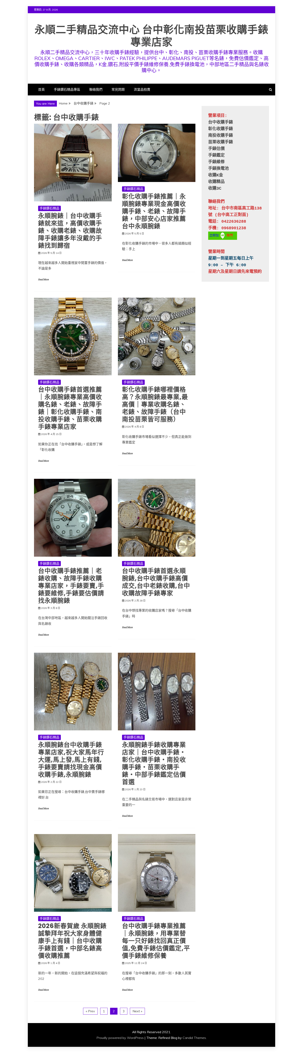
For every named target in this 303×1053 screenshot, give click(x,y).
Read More (43, 279)
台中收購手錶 (220, 122)
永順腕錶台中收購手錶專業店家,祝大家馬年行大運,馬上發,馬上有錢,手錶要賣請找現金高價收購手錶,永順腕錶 (71, 759)
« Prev (90, 1011)
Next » (137, 1011)
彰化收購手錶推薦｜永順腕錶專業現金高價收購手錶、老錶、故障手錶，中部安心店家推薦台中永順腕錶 (154, 211)
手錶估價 (216, 148)
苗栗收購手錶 (220, 142)
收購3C (214, 188)
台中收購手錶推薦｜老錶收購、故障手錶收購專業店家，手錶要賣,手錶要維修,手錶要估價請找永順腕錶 (71, 585)
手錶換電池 (218, 168)
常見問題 (118, 89)
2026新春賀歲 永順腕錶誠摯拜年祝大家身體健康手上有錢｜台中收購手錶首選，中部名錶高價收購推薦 (72, 940)
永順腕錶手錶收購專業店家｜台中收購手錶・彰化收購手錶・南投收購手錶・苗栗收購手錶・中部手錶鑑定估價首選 (154, 763)
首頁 (41, 89)
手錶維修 (216, 162)
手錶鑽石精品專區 (67, 89)
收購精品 (216, 181)
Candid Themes (194, 1038)
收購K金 (215, 175)
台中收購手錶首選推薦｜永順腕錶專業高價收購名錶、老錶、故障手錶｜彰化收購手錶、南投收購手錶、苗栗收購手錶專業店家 (70, 408)
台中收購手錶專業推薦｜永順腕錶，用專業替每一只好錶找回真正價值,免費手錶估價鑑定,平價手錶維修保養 (156, 940)
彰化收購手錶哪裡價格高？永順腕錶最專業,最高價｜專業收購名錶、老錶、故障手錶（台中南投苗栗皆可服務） (155, 404)
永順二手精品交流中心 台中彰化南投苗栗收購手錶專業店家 (151, 35)
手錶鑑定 (216, 155)
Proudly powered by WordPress (120, 1038)
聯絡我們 (95, 89)
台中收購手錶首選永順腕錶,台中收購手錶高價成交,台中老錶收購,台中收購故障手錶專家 (156, 582)
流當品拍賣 (142, 89)
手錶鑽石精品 (49, 208)
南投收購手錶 (220, 135)
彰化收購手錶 (220, 129)
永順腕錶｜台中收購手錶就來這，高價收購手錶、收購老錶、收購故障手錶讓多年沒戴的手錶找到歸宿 (70, 230)
